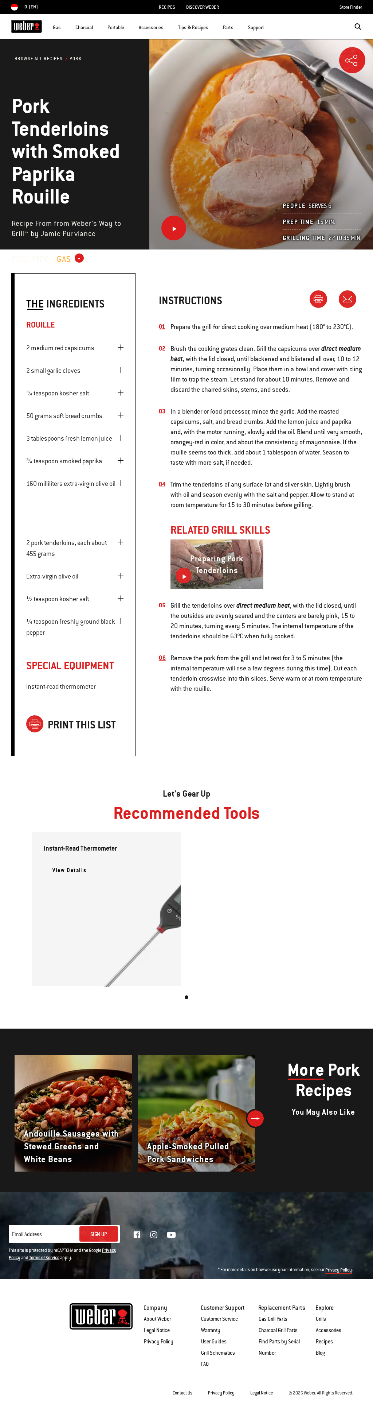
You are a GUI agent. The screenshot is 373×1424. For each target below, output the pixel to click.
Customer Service (219, 1319)
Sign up (98, 1234)
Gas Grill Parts (273, 1319)
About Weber (157, 1319)
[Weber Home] (26, 26)
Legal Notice (157, 1330)
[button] (65, 26)
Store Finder (350, 7)
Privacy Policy (338, 1270)
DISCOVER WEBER (202, 7)
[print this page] (321, 298)
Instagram (153, 1234)
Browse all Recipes (39, 59)
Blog (320, 1353)
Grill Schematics (218, 1353)
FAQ (205, 1364)
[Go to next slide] (255, 1118)
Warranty (210, 1330)
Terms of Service (44, 1258)
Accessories (328, 1330)
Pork (76, 59)
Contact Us (182, 1393)
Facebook (137, 1234)
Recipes (324, 1341)
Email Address (27, 1234)
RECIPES (167, 7)
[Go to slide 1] (186, 997)
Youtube (171, 1235)
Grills (321, 1319)
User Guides (214, 1341)
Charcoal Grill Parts (278, 1330)
